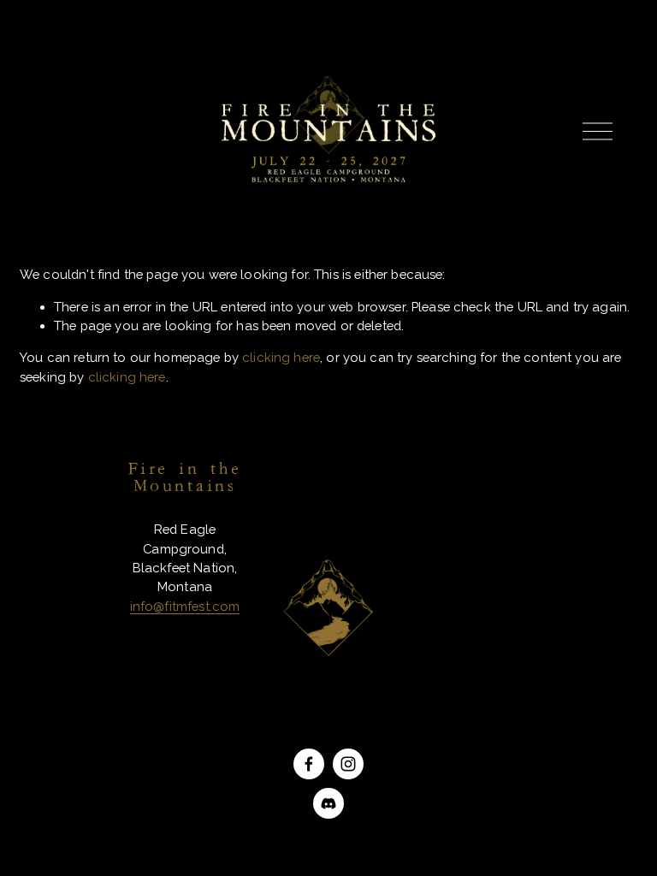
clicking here (281, 357)
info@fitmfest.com (185, 606)
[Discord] (328, 803)
